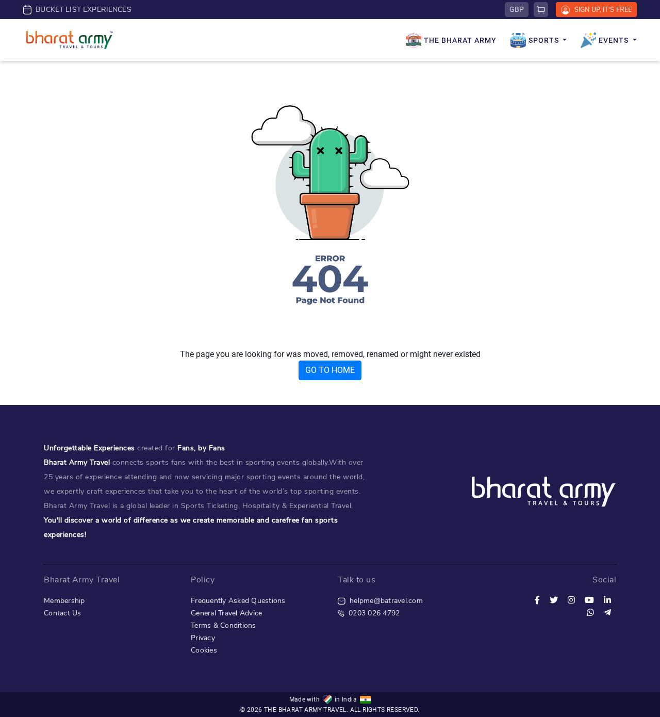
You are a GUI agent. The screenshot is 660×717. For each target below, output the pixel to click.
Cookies (204, 650)
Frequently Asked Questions (238, 601)
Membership (64, 601)
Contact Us (62, 613)
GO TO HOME (330, 370)
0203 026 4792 (372, 613)
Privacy (203, 638)
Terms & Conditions (223, 625)
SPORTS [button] (545, 40)
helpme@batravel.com (384, 601)
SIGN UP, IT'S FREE (601, 9)
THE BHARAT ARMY (460, 40)
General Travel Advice (226, 613)
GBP (516, 9)
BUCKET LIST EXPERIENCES (81, 9)
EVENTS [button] (615, 40)
